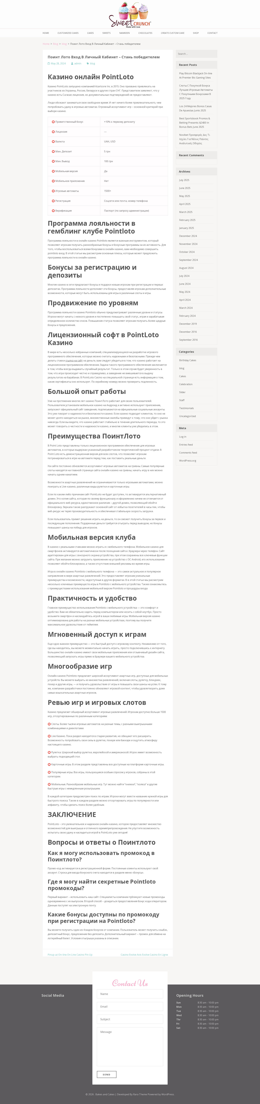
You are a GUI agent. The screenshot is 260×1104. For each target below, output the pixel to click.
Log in (182, 436)
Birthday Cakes (187, 360)
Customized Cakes (68, 32)
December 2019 (188, 323)
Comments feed (188, 452)
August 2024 (186, 268)
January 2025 (186, 228)
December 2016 (188, 331)
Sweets (106, 32)
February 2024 (187, 315)
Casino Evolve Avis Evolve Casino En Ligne (144, 954)
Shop (196, 32)
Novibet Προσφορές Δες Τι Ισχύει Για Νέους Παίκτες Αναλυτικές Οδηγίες (194, 139)
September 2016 (188, 339)
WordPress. (167, 1094)
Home (46, 32)
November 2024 (188, 244)
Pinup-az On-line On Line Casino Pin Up (70, 954)
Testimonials (186, 408)
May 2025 (184, 196)
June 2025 (184, 188)
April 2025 (184, 204)
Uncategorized (187, 416)
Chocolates (145, 32)
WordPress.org (187, 460)
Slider (182, 392)
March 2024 (185, 307)
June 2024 (184, 284)
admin (77, 63)
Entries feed (186, 444)
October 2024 (186, 252)
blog (92, 63)
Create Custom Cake (172, 32)
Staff (181, 400)
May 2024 (184, 292)
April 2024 (184, 300)
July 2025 (184, 180)
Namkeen (124, 32)
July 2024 (184, 276)
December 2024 (188, 236)
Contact (212, 32)
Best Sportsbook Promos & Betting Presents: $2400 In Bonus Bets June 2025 (194, 123)
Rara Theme (140, 1094)
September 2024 (188, 260)
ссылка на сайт (74, 360)
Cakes (90, 32)
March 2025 (185, 212)
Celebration (185, 384)
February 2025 (187, 220)
